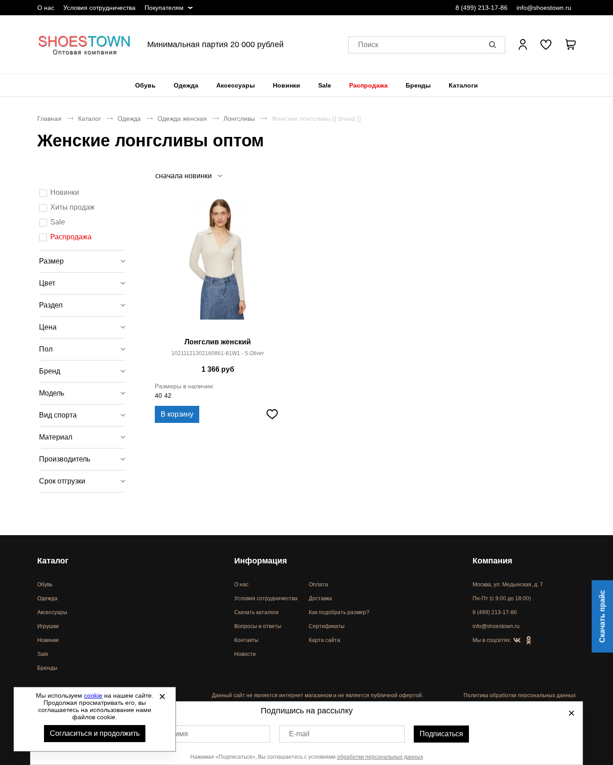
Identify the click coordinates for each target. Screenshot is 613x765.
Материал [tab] (55, 437)
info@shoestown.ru (544, 7)
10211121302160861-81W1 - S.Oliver (217, 353)
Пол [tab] (46, 349)
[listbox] (188, 175)
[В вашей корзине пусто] (570, 44)
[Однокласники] (528, 640)
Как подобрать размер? (339, 612)
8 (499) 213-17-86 (481, 7)
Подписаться (441, 734)
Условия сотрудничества (99, 7)
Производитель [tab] (64, 459)
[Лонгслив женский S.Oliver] (217, 265)
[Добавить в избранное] (271, 414)
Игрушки (48, 626)
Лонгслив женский (217, 342)
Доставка (320, 598)
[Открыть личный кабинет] (523, 44)
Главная (49, 118)
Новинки (286, 85)
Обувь (145, 85)
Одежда (186, 85)
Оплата (318, 584)
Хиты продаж (72, 207)
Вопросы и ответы (257, 626)
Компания (492, 560)
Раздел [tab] (50, 305)
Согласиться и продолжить (95, 733)
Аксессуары (235, 85)
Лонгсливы (239, 118)
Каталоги (463, 85)
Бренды (418, 85)
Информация (260, 560)
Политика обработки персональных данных (520, 695)
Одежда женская (182, 118)
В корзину (177, 414)
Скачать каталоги (256, 612)
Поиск (368, 44)
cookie (93, 695)
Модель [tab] (51, 393)
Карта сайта (324, 640)
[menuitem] (145, 85)
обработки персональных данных (380, 757)
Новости (245, 654)
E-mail (299, 734)
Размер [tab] (51, 261)
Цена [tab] (48, 327)
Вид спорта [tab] (58, 415)
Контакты (246, 640)
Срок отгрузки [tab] (62, 481)
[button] (494, 44)
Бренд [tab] (49, 371)
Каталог (89, 118)
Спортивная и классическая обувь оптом (84, 44)
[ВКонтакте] (517, 641)
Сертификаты (327, 626)
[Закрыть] (162, 696)
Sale (324, 85)
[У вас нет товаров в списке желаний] (546, 44)
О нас (45, 7)
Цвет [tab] (47, 283)
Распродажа (368, 85)
